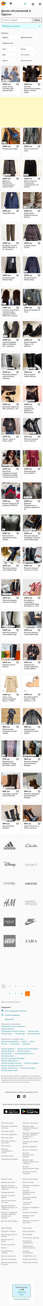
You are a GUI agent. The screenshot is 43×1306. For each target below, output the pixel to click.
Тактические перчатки (27, 1203)
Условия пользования (28, 1252)
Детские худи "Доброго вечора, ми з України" (31, 1161)
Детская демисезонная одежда (28, 1155)
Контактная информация (28, 1242)
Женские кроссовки (30, 1123)
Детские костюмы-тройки (8, 1196)
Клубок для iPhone (30, 1259)
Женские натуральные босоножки (12, 1058)
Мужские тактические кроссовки (31, 1221)
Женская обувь (7, 1138)
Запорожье (26, 1044)
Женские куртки (6, 1053)
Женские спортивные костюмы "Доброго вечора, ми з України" (31, 1135)
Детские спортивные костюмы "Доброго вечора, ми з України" (9, 1215)
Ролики (4, 1248)
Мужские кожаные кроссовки (30, 1198)
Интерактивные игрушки (7, 1252)
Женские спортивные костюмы (9, 1127)
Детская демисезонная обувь (31, 1167)
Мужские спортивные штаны (31, 1208)
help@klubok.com (29, 1256)
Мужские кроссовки (30, 1179)
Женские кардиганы (9, 1134)
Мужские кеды (28, 1182)
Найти (37, 20)
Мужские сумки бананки (29, 1216)
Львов (32, 1041)
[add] (25, 3)
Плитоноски (5, 1146)
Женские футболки (7, 1051)
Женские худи (20, 1034)
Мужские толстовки (30, 1212)
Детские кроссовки (8, 1256)
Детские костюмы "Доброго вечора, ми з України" (9, 1187)
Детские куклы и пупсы (7, 1240)
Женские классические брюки (28, 1049)
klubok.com (3, 3)
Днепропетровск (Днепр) (9, 1041)
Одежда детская (7, 1192)
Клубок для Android (30, 1262)
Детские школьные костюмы (8, 1201)
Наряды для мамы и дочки (31, 1142)
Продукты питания (8, 1231)
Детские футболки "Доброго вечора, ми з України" (9, 1207)
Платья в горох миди (28, 1068)
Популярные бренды (31, 1238)
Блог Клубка (27, 1234)
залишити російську (21, 1299)
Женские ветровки (23, 1051)
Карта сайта (27, 1228)
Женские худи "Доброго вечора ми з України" (30, 1128)
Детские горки (6, 1179)
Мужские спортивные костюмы (11, 1066)
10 (21, 993)
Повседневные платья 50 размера (13, 1031)
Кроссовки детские (7, 1056)
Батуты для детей (8, 1244)
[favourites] (10, 3)
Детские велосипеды (9, 1221)
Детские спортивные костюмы (9, 1263)
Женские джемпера (7, 1049)
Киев (21, 1039)
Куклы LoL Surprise (30, 1150)
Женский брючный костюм (24, 1053)
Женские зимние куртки (9, 1061)
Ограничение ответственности (29, 1247)
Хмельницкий (14, 1044)
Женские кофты (7, 1156)
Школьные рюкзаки (8, 1259)
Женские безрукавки (31, 1063)
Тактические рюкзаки (9, 1159)
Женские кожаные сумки (9, 1070)
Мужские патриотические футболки (29, 1192)
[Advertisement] (21, 112)
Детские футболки (34, 1034)
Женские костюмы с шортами (11, 1063)
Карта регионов (29, 1231)
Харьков (24, 1041)
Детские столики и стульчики (30, 1172)
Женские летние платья (9, 1068)
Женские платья (7, 1131)
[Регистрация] (40, 4)
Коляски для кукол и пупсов (9, 1235)
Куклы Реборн (6, 1228)
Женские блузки (6, 1034)
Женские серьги (33, 1031)
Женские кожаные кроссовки (8, 1142)
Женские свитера (7, 1029)
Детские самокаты (30, 1146)
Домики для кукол (8, 1182)
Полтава (4, 1044)
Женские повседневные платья (7, 1151)
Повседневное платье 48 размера (12, 1026)
